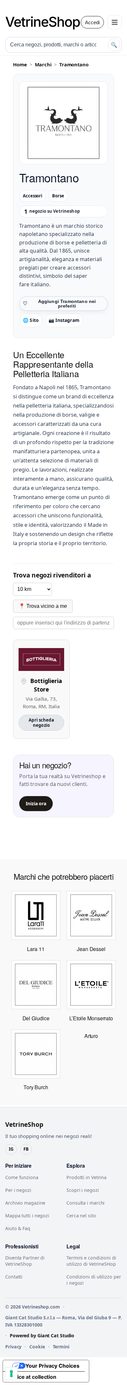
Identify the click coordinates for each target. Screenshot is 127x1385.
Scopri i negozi (82, 1190)
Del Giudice (35, 1018)
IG (11, 1149)
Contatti (13, 1277)
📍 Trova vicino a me (43, 606)
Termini (61, 1346)
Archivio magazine (25, 1203)
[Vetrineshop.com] (46, 22)
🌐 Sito (31, 320)
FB (26, 1149)
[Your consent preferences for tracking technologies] (11, 1373)
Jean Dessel (91, 949)
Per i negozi (18, 1190)
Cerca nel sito (81, 1215)
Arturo (91, 1036)
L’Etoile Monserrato (91, 1018)
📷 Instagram (64, 320)
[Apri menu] (114, 22)
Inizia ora (36, 803)
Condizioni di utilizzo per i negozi (93, 1280)
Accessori (32, 196)
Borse (58, 196)
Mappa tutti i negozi (27, 1215)
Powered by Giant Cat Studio (42, 1335)
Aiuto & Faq (17, 1228)
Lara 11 (35, 949)
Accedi (92, 22)
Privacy (13, 1346)
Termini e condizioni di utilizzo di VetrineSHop (91, 1261)
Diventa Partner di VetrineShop (25, 1261)
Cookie (37, 1346)
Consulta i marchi (85, 1203)
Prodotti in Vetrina (86, 1177)
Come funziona (21, 1177)
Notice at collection (32, 1377)
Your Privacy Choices (52, 1365)
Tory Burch (35, 1087)
